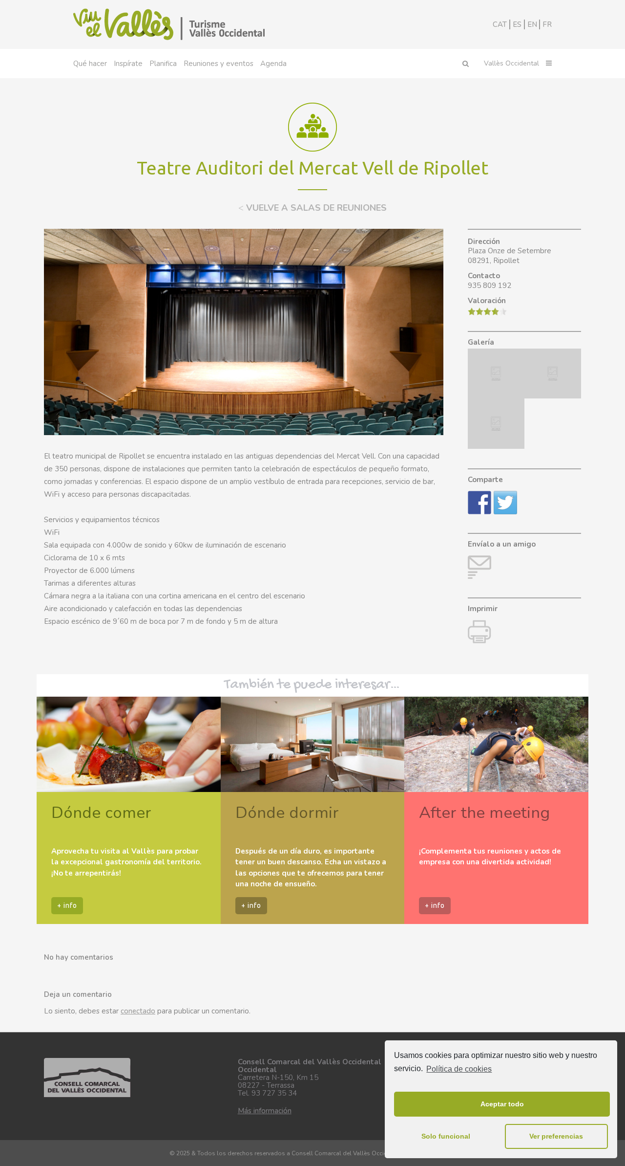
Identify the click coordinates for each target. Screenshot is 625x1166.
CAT (500, 24)
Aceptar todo (502, 1104)
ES (517, 24)
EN (532, 24)
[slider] (487, 311)
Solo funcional (445, 1136)
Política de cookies (459, 1069)
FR (547, 24)
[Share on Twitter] (505, 502)
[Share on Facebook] (479, 502)
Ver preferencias (556, 1136)
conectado (138, 1011)
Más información (265, 1111)
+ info (67, 905)
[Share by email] (479, 567)
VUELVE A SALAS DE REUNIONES (312, 208)
